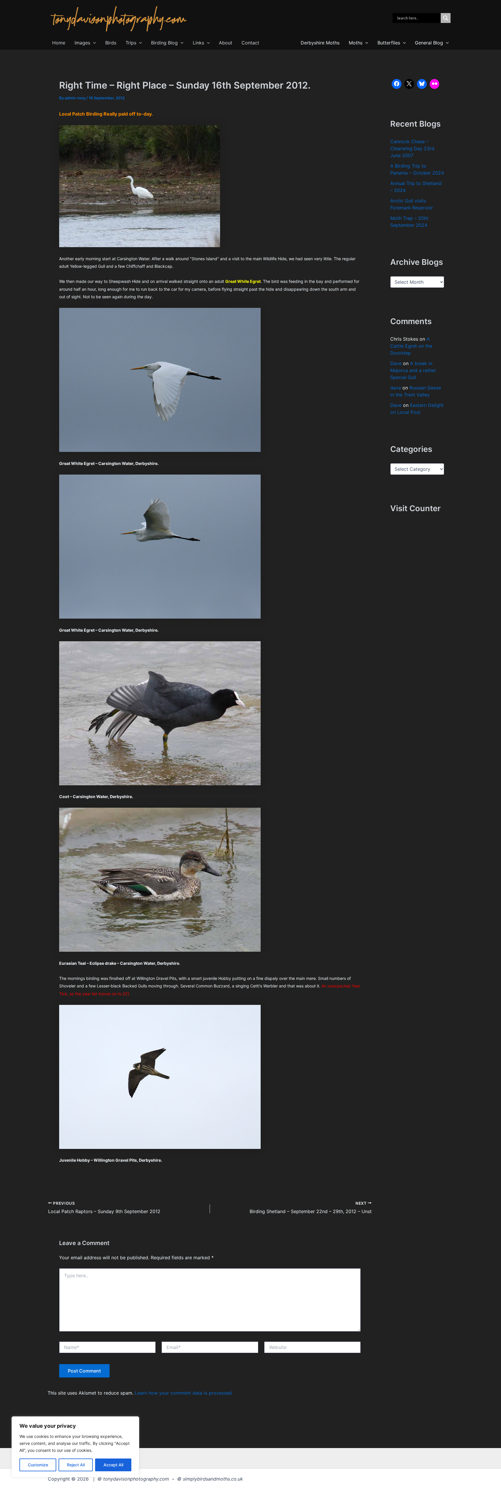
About (225, 43)
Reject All (76, 1464)
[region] (75, 1446)
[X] (409, 84)
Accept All (113, 1464)
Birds (110, 43)
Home (58, 43)
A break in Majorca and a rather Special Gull (413, 370)
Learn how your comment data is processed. (184, 1393)
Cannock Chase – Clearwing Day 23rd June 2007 (412, 148)
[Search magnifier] (446, 18)
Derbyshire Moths (320, 43)
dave (395, 388)
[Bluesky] (421, 84)
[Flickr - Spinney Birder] (434, 84)
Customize (38, 1464)
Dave (396, 363)
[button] (93, 42)
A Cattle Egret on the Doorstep (411, 346)
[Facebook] (396, 84)
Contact (250, 43)
